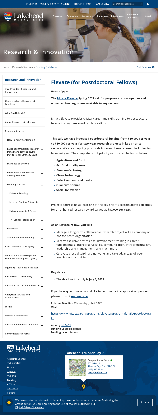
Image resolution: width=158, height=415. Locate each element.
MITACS (66, 325)
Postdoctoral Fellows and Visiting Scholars (20, 174)
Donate (79, 3)
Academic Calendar (16, 358)
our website (79, 296)
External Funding (18, 193)
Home (5, 67)
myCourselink (14, 362)
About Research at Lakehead (20, 122)
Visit (88, 3)
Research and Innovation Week (21, 324)
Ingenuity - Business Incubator (21, 267)
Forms (8, 306)
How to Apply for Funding (21, 139)
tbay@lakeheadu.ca (97, 372)
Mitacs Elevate (67, 98)
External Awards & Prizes (22, 211)
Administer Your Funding (20, 237)
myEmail (11, 371)
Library (10, 367)
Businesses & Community (18, 276)
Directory (11, 380)
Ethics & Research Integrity (19, 246)
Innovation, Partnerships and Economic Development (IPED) (21, 257)
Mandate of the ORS (18, 163)
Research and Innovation (23, 80)
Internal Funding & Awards (23, 202)
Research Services (22, 67)
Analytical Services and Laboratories (17, 296)
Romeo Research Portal (17, 333)
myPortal (11, 375)
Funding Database (46, 67)
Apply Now (102, 3)
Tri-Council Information (22, 219)
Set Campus (144, 67)
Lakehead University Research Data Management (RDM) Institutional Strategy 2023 (23, 151)
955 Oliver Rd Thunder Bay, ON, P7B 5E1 (101, 365)
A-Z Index (12, 384)
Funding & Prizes (16, 184)
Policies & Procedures (16, 315)
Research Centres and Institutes (22, 285)
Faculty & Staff (49, 3)
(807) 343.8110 (95, 369)
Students (31, 3)
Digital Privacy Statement (29, 407)
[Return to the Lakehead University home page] (24, 16)
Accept (145, 402)
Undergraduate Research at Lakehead (20, 103)
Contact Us (12, 388)
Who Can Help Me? (15, 113)
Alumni (65, 3)
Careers (11, 392)
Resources (12, 228)
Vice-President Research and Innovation (20, 90)
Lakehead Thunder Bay (83, 353)
